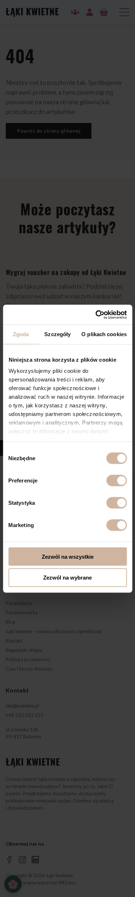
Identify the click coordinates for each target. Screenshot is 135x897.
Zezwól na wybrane (67, 578)
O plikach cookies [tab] (104, 334)
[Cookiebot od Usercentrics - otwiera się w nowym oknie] (96, 314)
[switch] (116, 480)
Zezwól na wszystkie (68, 556)
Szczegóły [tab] (57, 334)
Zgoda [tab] (21, 334)
